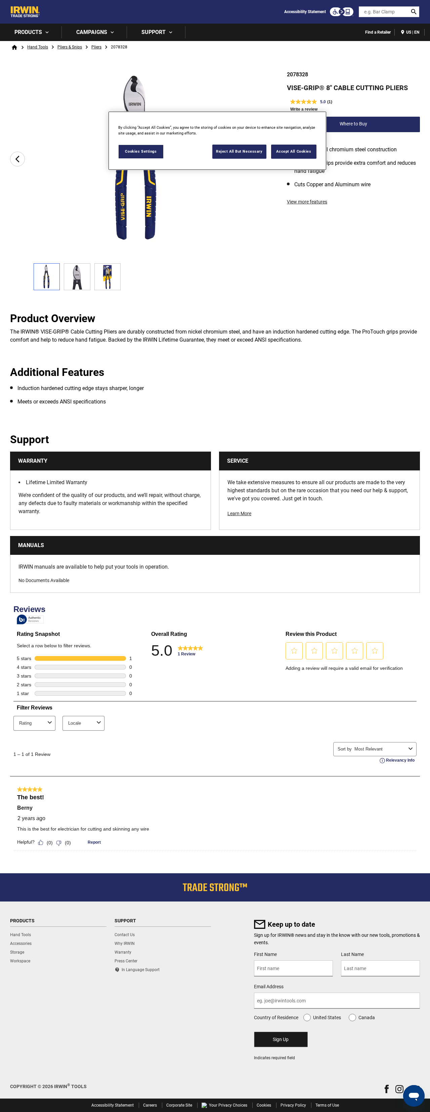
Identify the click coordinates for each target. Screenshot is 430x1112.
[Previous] (17, 159)
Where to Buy (353, 123)
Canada (366, 1017)
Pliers (96, 47)
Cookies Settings (141, 151)
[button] (387, 1089)
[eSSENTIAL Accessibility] (341, 12)
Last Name (352, 954)
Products (28, 32)
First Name (265, 954)
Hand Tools (37, 47)
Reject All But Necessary (239, 151)
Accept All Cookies (293, 151)
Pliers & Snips (69, 47)
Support (153, 32)
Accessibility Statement (305, 11)
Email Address (269, 986)
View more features (307, 201)
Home (14, 47)
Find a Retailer (378, 32)
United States (327, 1017)
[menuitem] (31, 32)
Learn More (239, 513)
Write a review (303, 109)
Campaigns (91, 32)
